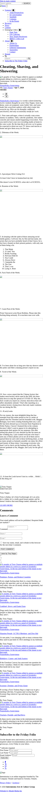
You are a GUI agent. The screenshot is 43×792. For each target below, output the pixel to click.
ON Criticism (15, 34)
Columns (13, 19)
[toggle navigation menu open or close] (7, 6)
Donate (7, 54)
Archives (15, 783)
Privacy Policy (5, 783)
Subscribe (4, 758)
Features (8, 10)
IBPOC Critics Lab (17, 39)
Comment (3, 529)
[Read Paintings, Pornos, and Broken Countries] (21, 571)
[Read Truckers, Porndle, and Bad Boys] (21, 709)
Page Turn (13, 32)
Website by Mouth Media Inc (11, 791)
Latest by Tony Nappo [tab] (8, 553)
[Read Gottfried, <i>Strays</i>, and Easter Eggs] (21, 600)
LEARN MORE (6, 505)
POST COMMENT (7, 549)
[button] (6, 56)
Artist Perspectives (17, 13)
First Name (5, 750)
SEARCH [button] (27, 3)
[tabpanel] (21, 646)
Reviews (8, 23)
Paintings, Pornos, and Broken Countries (15, 577)
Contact (12, 52)
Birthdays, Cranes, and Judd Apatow (14, 658)
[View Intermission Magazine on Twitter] (6, 764)
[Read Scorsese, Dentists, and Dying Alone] (21, 679)
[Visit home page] (3, 6)
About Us (13, 43)
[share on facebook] (6, 94)
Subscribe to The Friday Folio (16, 61)
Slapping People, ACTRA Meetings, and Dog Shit (19, 633)
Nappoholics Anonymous (9, 85)
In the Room (14, 21)
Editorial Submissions (18, 48)
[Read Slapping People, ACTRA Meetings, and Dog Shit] (21, 627)
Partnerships (14, 45)
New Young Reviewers (18, 37)
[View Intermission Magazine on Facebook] (5, 762)
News (7, 25)
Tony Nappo (8, 88)
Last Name (5, 753)
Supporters (14, 50)
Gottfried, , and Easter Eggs (13, 606)
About (7, 41)
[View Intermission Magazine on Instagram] (5, 766)
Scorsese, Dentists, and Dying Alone (14, 686)
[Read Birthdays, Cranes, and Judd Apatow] (21, 652)
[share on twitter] (6, 96)
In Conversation (16, 15)
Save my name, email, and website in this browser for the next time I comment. (20, 544)
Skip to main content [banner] (8, 1)
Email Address (6, 755)
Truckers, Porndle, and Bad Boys (12, 715)
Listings (8, 28)
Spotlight (13, 17)
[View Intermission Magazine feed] (5, 768)
